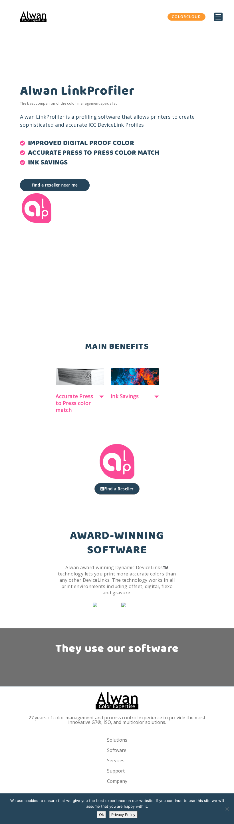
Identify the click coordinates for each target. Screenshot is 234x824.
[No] (227, 809)
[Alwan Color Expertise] (33, 16)
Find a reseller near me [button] (55, 185)
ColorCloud (186, 16)
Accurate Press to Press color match (74, 403)
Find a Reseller (119, 488)
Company (117, 781)
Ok (101, 814)
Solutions (117, 740)
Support (116, 771)
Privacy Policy (123, 814)
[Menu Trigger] (218, 17)
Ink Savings (125, 396)
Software (116, 750)
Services (115, 760)
